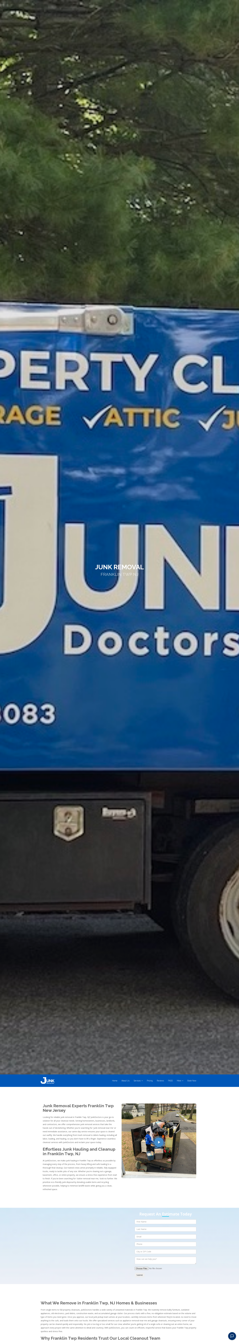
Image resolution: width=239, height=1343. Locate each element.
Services (137, 1081)
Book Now (191, 1081)
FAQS (170, 1081)
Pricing (150, 1081)
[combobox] (165, 1251)
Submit (140, 1275)
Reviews (160, 1081)
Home (114, 1081)
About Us (125, 1081)
